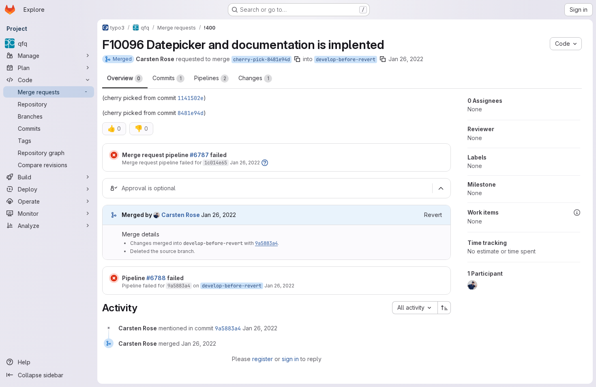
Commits (167, 77)
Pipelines (210, 77)
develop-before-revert (345, 59)
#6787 (199, 154)
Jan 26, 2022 (405, 58)
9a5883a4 (266, 243)
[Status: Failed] (114, 155)
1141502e (191, 98)
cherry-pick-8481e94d (261, 59)
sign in (290, 358)
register (262, 358)
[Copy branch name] (297, 59)
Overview (123, 77)
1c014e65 (215, 162)
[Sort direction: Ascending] (444, 307)
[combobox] (414, 307)
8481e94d (191, 113)
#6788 (156, 277)
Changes (253, 77)
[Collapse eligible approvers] (441, 189)
